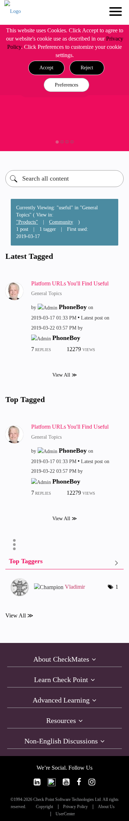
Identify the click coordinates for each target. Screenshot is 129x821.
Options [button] (14, 545)
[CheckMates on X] (51, 782)
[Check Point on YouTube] (66, 782)
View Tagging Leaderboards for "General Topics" (64, 563)
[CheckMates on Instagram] (92, 782)
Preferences (66, 85)
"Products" (27, 222)
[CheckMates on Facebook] (79, 782)
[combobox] (64, 178)
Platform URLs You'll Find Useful (70, 283)
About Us (106, 806)
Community (61, 222)
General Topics (46, 293)
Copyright (44, 806)
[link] (37, 782)
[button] (46, 68)
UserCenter (65, 814)
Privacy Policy (75, 806)
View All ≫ (64, 375)
